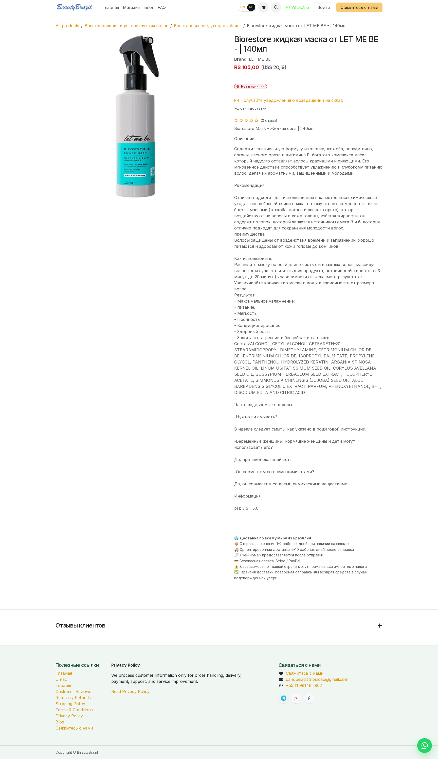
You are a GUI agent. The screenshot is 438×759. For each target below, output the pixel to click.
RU (251, 7)
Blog (60, 721)
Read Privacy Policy (130, 691)
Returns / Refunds (73, 697)
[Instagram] (296, 698)
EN (242, 7)
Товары (63, 685)
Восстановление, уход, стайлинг (207, 25)
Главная (64, 673)
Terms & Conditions (74, 709)
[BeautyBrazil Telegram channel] (284, 698)
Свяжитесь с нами (359, 7)
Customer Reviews (73, 691)
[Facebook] (309, 698)
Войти (323, 7)
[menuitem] (110, 7)
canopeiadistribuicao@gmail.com (317, 679)
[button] (276, 7)
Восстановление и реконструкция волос (126, 25)
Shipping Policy (70, 703)
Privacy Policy (69, 715)
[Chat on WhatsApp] (424, 745)
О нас (61, 679)
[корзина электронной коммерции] (263, 7)
